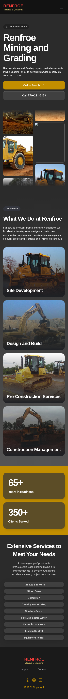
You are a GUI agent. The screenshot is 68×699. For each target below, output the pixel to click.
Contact (42, 669)
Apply (24, 669)
